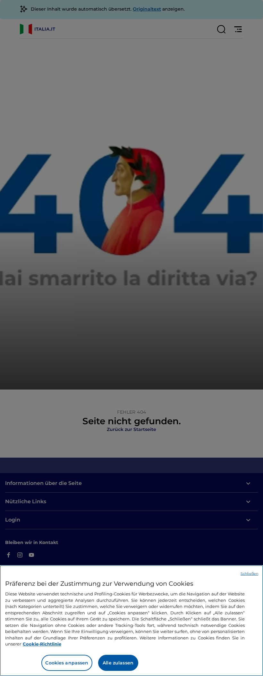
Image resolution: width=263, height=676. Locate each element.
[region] (131, 620)
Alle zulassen (118, 663)
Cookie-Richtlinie (42, 643)
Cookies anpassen (66, 663)
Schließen (249, 573)
